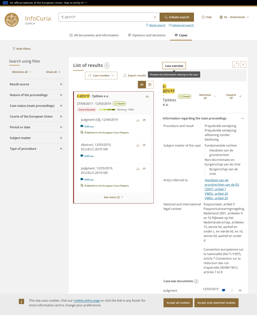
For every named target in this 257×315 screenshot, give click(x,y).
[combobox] (234, 17)
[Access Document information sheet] (147, 97)
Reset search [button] (157, 25)
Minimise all (20, 72)
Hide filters (23, 48)
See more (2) (112, 197)
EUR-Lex (89, 126)
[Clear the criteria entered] (155, 17)
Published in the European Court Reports (106, 132)
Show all (51, 72)
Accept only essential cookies (216, 302)
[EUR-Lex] (223, 290)
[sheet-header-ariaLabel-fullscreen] (235, 65)
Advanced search (183, 25)
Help (209, 17)
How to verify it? (74, 3)
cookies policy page (87, 300)
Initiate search (179, 17)
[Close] (243, 65)
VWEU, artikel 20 (216, 198)
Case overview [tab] (174, 66)
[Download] (138, 120)
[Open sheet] (240, 290)
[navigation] (206, 17)
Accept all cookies (178, 302)
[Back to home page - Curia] (12, 20)
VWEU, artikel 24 (216, 194)
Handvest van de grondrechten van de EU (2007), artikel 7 (222, 184)
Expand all (231, 96)
